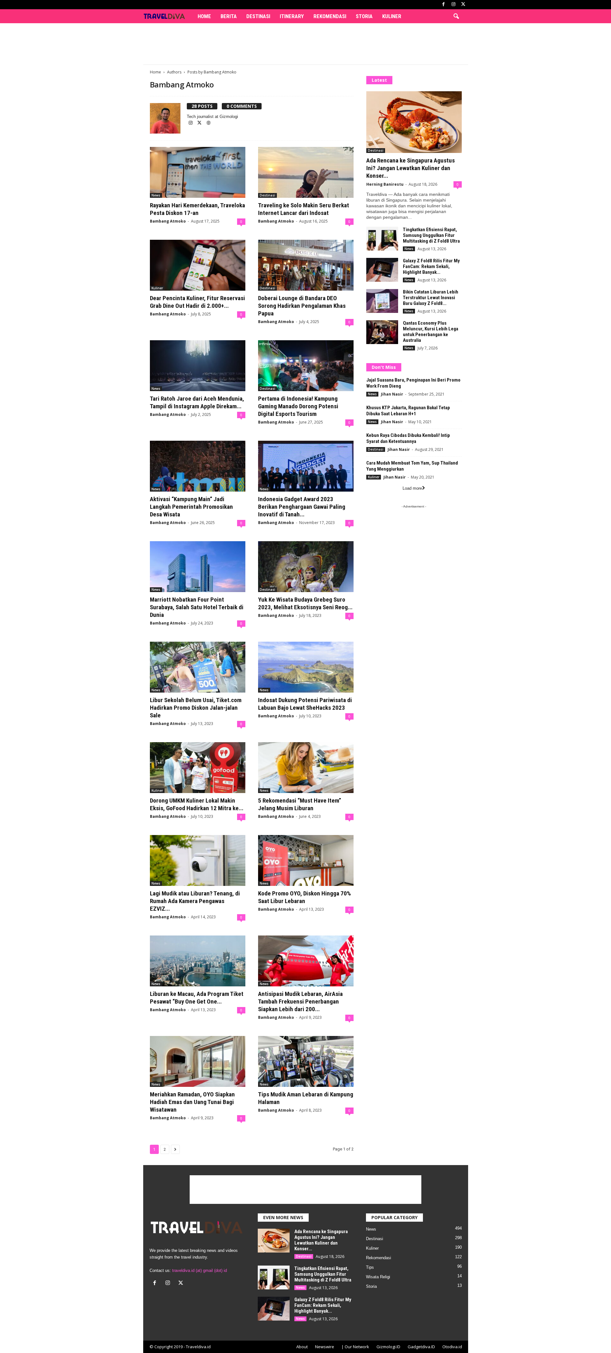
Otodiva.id (452, 1347)
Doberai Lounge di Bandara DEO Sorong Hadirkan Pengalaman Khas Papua (302, 305)
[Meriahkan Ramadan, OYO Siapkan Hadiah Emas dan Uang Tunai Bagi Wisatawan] (197, 1061)
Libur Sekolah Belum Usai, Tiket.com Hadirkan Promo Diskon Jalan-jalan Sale (196, 707)
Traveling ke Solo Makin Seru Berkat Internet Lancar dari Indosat (303, 209)
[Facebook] (443, 4)
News (155, 195)
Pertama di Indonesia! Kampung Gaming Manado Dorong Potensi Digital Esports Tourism (298, 406)
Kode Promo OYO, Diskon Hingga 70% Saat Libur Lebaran (304, 897)
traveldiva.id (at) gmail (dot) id (199, 1270)
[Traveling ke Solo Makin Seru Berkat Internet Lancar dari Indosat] (306, 172)
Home (204, 16)
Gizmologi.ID (388, 1347)
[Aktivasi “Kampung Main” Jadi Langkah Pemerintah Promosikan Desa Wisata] (197, 466)
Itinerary (292, 16)
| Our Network (355, 1347)
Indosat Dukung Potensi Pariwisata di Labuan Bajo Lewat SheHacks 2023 (305, 703)
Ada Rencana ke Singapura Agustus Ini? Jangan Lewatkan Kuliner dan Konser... (410, 168)
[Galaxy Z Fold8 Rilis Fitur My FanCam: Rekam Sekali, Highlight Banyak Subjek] (382, 270)
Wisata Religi (378, 1276)
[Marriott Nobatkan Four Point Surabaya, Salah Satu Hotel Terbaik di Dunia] (197, 566)
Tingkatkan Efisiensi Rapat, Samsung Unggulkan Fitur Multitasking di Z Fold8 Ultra (431, 235)
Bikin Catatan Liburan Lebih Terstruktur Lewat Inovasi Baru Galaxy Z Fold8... (430, 297)
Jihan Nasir (392, 394)
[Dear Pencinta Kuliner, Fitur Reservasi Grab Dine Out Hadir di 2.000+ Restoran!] (197, 265)
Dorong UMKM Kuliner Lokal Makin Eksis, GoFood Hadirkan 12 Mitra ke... (196, 804)
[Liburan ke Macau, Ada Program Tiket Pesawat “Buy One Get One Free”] (197, 960)
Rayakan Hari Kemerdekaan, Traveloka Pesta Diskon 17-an (197, 209)
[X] (463, 4)
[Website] (208, 123)
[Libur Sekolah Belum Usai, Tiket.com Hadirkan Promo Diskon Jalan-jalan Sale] (197, 667)
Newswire (324, 1347)
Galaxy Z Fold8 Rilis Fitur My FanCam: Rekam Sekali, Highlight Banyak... (431, 266)
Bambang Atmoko (168, 221)
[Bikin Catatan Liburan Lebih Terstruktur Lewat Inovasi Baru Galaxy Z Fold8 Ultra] (382, 301)
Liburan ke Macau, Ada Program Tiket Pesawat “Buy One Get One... (196, 997)
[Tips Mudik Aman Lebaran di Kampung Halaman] (306, 1061)
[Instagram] (453, 4)
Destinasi (258, 16)
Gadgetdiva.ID (421, 1347)
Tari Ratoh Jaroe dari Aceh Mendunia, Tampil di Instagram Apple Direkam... (197, 402)
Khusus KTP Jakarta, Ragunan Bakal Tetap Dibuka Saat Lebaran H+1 (408, 411)
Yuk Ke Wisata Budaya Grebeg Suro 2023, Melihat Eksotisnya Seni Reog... (305, 603)
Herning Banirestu (385, 184)
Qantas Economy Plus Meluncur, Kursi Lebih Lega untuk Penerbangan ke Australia (430, 331)
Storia (364, 16)
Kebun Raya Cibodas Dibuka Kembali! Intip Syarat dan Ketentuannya (408, 438)
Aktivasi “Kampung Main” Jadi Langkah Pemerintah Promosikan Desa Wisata (191, 506)
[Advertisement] (305, 44)
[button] (456, 17)
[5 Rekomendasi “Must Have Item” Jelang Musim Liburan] (306, 767)
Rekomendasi (329, 16)
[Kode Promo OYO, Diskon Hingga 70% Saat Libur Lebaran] (306, 860)
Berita (229, 16)
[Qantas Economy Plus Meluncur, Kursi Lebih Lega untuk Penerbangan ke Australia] (382, 332)
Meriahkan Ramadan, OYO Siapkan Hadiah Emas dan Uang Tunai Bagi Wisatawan (192, 1102)
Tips (370, 1267)
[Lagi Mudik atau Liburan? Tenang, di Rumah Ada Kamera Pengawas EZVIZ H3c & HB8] (197, 860)
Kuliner (391, 16)
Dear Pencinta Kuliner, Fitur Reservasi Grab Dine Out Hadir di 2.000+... (197, 301)
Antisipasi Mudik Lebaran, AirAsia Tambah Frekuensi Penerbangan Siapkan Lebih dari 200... (300, 1001)
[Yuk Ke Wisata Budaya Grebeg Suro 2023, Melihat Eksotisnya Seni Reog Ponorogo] (306, 566)
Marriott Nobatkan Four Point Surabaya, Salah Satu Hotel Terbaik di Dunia (196, 607)
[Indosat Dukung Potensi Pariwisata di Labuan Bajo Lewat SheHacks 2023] (306, 667)
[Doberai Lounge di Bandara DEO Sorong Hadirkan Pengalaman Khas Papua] (306, 265)
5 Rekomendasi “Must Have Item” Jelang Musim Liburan (299, 804)
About (302, 1347)
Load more (412, 488)
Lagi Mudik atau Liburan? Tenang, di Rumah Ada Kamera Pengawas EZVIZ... (195, 901)
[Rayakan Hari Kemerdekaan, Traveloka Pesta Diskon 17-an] (197, 172)
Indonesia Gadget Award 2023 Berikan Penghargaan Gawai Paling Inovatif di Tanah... (301, 506)
